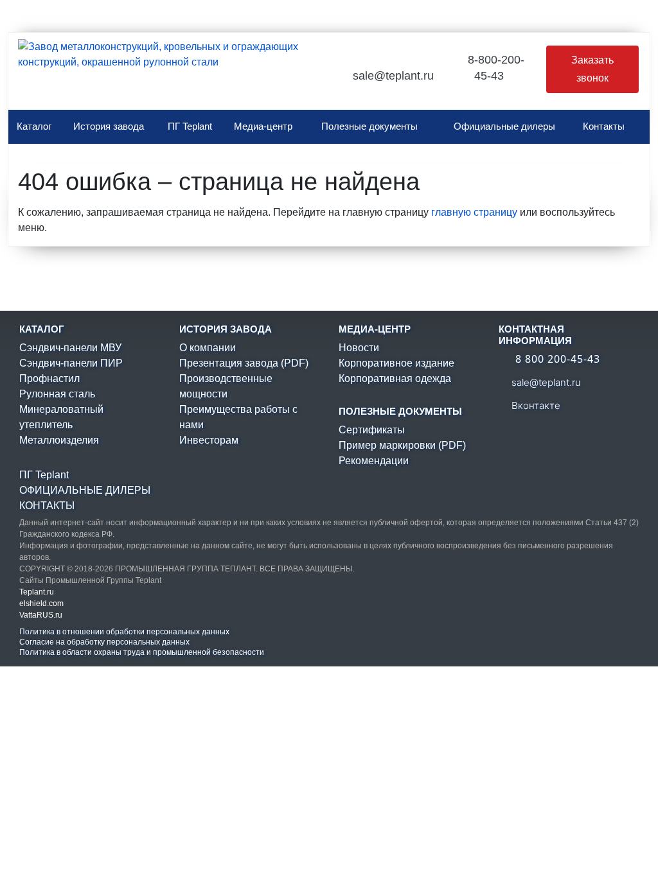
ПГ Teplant (190, 126)
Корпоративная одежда (395, 378)
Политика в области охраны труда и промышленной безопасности (141, 652)
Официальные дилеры (504, 126)
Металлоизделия (59, 440)
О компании (207, 347)
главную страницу (474, 212)
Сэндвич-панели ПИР (71, 363)
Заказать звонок (592, 69)
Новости (359, 347)
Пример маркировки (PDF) (402, 445)
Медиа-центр (263, 126)
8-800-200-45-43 (494, 67)
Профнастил (49, 378)
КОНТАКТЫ (47, 505)
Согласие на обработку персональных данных (104, 642)
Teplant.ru (36, 591)
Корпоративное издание (396, 363)
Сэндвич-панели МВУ (70, 347)
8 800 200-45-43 (556, 359)
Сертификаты (372, 429)
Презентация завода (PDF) (243, 363)
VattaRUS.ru (40, 615)
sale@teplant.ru (393, 75)
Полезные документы (369, 126)
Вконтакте (534, 405)
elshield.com (41, 603)
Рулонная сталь (57, 393)
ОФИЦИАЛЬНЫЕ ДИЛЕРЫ (84, 490)
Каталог (34, 126)
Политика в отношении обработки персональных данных (124, 631)
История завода (108, 126)
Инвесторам (208, 440)
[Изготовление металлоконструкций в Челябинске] (158, 74)
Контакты (604, 126)
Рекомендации (374, 460)
